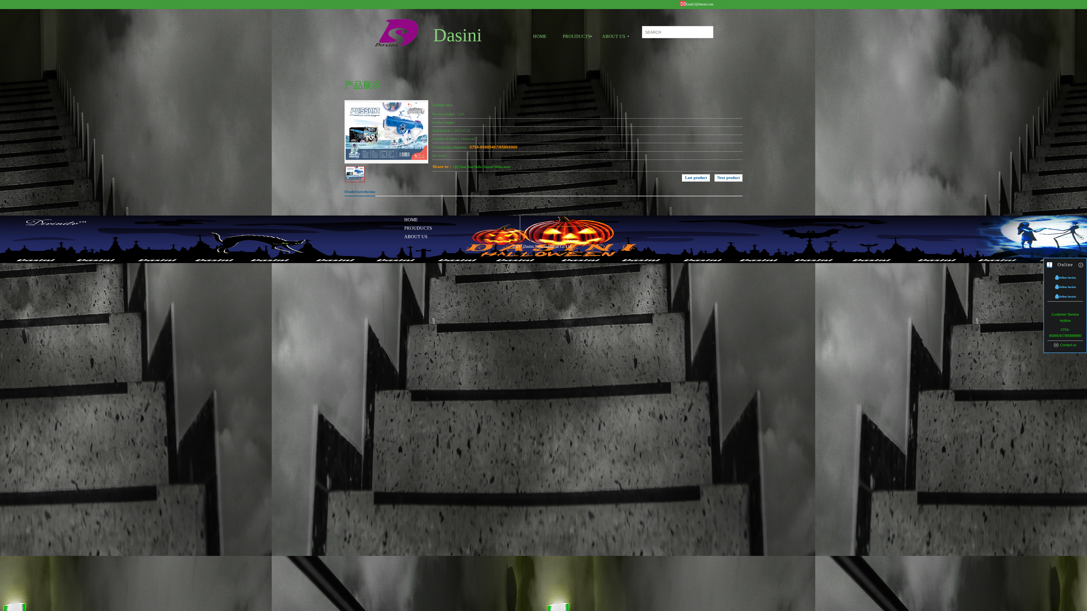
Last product (696, 178)
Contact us (1068, 345)
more (507, 167)
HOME (540, 36)
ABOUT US (613, 36)
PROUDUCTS (576, 36)
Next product (728, 178)
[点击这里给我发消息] (1065, 277)
